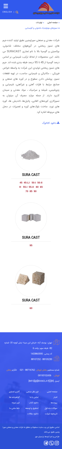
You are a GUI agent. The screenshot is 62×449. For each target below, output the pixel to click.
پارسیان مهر (39, 436)
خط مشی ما (14, 408)
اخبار (55, 397)
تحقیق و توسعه (31, 408)
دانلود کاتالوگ (49, 123)
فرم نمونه (15, 403)
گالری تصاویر (14, 391)
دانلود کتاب (33, 403)
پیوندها (54, 403)
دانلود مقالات (32, 414)
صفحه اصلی (52, 22)
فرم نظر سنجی (32, 391)
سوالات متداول (51, 408)
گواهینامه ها (14, 397)
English (7, 12)
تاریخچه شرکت (51, 414)
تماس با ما (34, 397)
